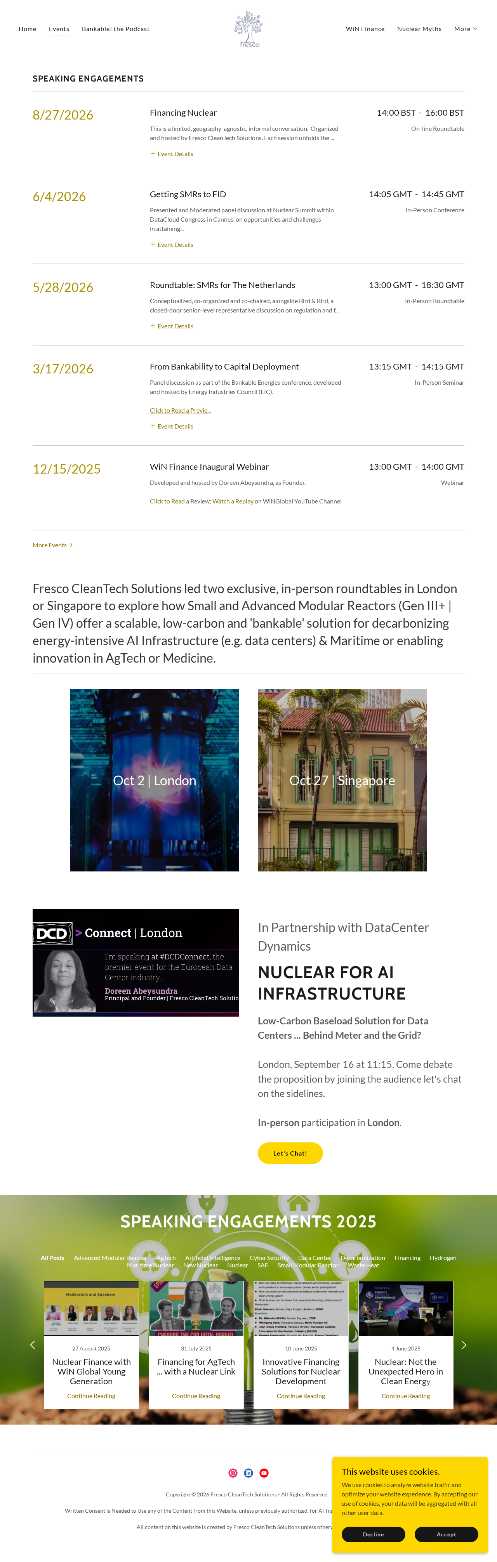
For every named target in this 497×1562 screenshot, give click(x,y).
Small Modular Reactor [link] (308, 1265)
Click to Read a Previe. (179, 410)
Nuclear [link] (237, 1265)
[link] (248, 27)
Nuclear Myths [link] (419, 28)
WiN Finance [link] (365, 28)
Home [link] (27, 28)
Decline (373, 1534)
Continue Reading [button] (91, 1395)
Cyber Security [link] (269, 1257)
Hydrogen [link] (443, 1257)
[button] (466, 28)
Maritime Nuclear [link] (150, 1265)
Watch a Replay (233, 501)
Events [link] (59, 28)
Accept (446, 1534)
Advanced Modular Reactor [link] (110, 1257)
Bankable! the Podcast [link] (116, 28)
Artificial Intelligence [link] (212, 1257)
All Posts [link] (52, 1257)
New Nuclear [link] (200, 1265)
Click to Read (167, 501)
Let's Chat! (290, 1153)
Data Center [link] (314, 1257)
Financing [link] (407, 1257)
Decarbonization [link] (363, 1257)
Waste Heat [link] (363, 1265)
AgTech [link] (166, 1257)
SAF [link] (262, 1265)
